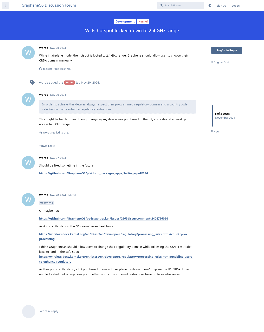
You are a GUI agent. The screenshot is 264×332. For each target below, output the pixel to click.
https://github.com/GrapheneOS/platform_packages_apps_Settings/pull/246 (93, 173)
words (48, 203)
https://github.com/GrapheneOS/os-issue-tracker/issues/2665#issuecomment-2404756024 (103, 218)
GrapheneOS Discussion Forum (49, 5)
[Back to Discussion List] (5, 5)
